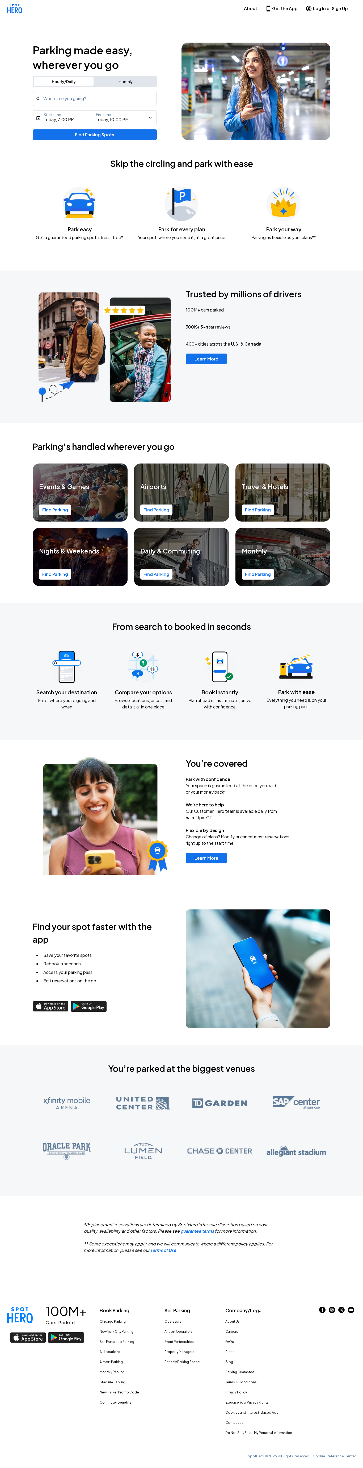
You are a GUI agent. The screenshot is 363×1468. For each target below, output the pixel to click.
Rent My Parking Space (182, 1362)
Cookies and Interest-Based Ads (251, 1412)
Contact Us (234, 1423)
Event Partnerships (179, 1342)
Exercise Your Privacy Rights (247, 1402)
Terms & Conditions (241, 1382)
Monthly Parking (112, 1372)
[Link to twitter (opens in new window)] (341, 1311)
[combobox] (95, 98)
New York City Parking (116, 1332)
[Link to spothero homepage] (20, 1315)
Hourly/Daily (64, 81)
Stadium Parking (112, 1382)
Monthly (126, 81)
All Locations (110, 1352)
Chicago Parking (113, 1321)
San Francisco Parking (117, 1342)
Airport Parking (111, 1362)
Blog (229, 1362)
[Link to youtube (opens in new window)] (351, 1311)
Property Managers (179, 1352)
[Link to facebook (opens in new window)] (322, 1311)
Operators (172, 1321)
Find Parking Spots (94, 134)
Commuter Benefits (115, 1402)
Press (229, 1352)
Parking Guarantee (239, 1372)
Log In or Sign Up (330, 8)
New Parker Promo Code (119, 1392)
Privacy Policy (236, 1392)
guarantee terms (197, 1231)
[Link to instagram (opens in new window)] (332, 1311)
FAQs (229, 1342)
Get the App (285, 8)
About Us (232, 1321)
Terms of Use (163, 1250)
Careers (231, 1332)
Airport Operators (178, 1332)
